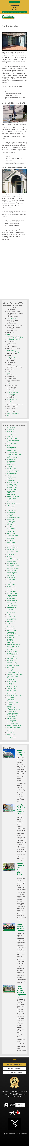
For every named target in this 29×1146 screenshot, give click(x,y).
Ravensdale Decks (12, 649)
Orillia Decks (10, 667)
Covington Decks (11, 558)
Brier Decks (10, 441)
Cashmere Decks (11, 575)
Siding (8, 383)
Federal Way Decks (12, 535)
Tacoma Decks (11, 577)
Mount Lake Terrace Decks (14, 503)
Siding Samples (11, 394)
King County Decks (12, 508)
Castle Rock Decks (12, 443)
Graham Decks (11, 531)
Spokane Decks (11, 722)
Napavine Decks (11, 607)
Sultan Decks (10, 614)
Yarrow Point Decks (12, 655)
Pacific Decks (10, 642)
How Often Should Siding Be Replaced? (21, 990)
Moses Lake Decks (12, 686)
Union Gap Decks (11, 699)
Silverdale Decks (11, 692)
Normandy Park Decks (13, 665)
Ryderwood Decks (12, 616)
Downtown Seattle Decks (14, 725)
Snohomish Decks (12, 595)
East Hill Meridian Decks (13, 672)
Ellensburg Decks (12, 688)
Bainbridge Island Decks (13, 517)
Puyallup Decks (11, 523)
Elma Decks (10, 623)
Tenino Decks (10, 671)
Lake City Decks (11, 737)
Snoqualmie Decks (12, 456)
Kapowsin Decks (11, 711)
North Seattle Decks (12, 641)
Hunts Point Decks (12, 662)
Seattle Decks (11, 519)
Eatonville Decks (11, 602)
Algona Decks (11, 545)
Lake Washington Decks (13, 727)
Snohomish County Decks (14, 454)
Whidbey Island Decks (13, 457)
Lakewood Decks (11, 507)
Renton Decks (11, 427)
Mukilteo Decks (11, 609)
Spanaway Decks (11, 498)
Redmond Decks (11, 450)
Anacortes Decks (11, 433)
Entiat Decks (10, 732)
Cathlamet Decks (11, 464)
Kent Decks (10, 582)
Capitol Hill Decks (12, 572)
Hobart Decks (10, 706)
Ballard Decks (10, 516)
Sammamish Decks (12, 452)
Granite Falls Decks (12, 491)
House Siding (10, 350)
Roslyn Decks (10, 683)
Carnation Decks (11, 461)
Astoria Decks (10, 434)
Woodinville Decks (12, 459)
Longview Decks (11, 429)
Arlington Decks (11, 468)
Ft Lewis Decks (11, 716)
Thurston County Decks (13, 486)
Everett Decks (11, 579)
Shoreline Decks (11, 477)
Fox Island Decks (11, 718)
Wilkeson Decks (11, 660)
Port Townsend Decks (13, 470)
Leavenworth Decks (12, 676)
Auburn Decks (11, 544)
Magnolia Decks (11, 720)
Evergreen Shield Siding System (16, 337)
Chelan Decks (11, 729)
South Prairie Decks (12, 713)
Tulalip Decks (10, 589)
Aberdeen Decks (11, 466)
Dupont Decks (11, 494)
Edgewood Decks (12, 593)
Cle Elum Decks (11, 690)
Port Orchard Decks (12, 471)
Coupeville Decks (12, 619)
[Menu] (25, 17)
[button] (14, 2)
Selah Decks (10, 679)
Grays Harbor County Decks (14, 644)
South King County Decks (14, 709)
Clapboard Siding (11, 318)
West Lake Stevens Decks (14, 695)
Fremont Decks (11, 639)
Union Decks (10, 632)
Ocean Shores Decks (12, 588)
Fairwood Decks (11, 618)
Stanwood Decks (11, 591)
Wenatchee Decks (12, 586)
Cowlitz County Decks (13, 646)
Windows (9, 415)
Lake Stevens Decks (12, 551)
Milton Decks (10, 669)
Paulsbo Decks (11, 700)
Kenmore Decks (11, 447)
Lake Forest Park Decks (13, 664)
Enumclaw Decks (11, 537)
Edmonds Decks (11, 510)
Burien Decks (10, 538)
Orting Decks (10, 431)
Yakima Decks (11, 584)
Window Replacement (13, 413)
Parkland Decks (11, 524)
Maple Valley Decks (12, 547)
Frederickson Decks (12, 653)
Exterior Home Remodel (13, 339)
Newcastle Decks (12, 634)
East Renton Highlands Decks (15, 674)
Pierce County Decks (12, 501)
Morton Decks (11, 598)
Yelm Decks (10, 463)
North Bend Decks (12, 487)
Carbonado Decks (12, 574)
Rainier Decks (10, 625)
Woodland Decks (11, 681)
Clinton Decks (11, 626)
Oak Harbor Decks (12, 600)
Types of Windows (12, 399)
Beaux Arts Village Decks (14, 560)
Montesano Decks (12, 473)
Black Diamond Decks (13, 565)
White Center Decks (12, 678)
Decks (8, 334)
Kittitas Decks (10, 697)
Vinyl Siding (10, 401)
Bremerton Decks (12, 438)
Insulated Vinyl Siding (13, 352)
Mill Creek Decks (11, 505)
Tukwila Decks (11, 621)
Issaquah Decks (11, 554)
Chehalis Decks (11, 512)
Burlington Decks (11, 570)
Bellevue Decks (11, 561)
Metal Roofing (11, 357)
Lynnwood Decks (11, 528)
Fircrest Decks (11, 628)
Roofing (9, 373)
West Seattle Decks (12, 482)
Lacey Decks (10, 530)
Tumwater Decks (11, 484)
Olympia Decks (11, 581)
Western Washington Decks (14, 715)
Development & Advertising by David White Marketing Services (16, 1133)
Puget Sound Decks (12, 708)
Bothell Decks (11, 542)
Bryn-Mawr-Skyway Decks (14, 568)
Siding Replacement (12, 392)
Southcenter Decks (12, 651)
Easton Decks (10, 685)
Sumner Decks (11, 521)
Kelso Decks (10, 475)
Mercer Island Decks (12, 611)
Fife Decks (10, 597)
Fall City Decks (11, 493)
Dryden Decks (11, 734)
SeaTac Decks (10, 604)
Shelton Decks (11, 478)
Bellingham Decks (12, 563)
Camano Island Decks (13, 440)
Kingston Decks (11, 736)
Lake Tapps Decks (12, 549)
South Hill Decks (11, 637)
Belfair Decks (10, 436)
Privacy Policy (14, 1093)
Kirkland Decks (11, 553)
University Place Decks (13, 496)
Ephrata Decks (11, 704)
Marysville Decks (11, 526)
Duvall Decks (10, 445)
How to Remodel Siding (21, 752)
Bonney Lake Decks (12, 567)
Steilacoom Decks (12, 656)
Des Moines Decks (12, 556)
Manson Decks (11, 730)
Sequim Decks (11, 480)
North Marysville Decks (13, 635)
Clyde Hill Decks (11, 648)
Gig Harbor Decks (12, 605)
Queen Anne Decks (12, 658)
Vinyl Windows (11, 403)
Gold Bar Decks (11, 533)
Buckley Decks (11, 540)
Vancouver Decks (12, 693)
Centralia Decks (11, 514)
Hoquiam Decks (11, 630)
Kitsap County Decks (12, 702)
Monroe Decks (11, 449)
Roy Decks (10, 500)
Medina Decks (11, 612)
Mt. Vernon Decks (12, 489)
